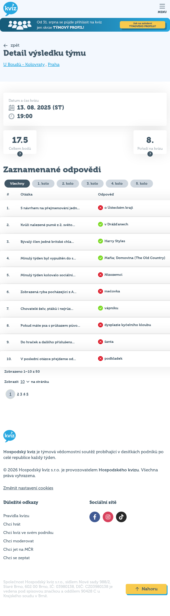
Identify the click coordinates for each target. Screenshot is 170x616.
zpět (14, 45)
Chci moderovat (18, 541)
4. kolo (117, 183)
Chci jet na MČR (18, 549)
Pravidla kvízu (16, 516)
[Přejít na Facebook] (94, 517)
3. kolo (92, 183)
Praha (54, 64)
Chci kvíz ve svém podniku (28, 532)
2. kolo (67, 183)
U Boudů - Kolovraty (24, 64)
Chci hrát (11, 524)
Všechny (17, 183)
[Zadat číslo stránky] (10, 394)
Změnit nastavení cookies (28, 488)
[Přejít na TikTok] (121, 517)
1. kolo (43, 183)
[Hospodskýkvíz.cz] (10, 9)
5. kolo (141, 183)
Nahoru (150, 588)
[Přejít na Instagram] (108, 517)
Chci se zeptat (16, 558)
